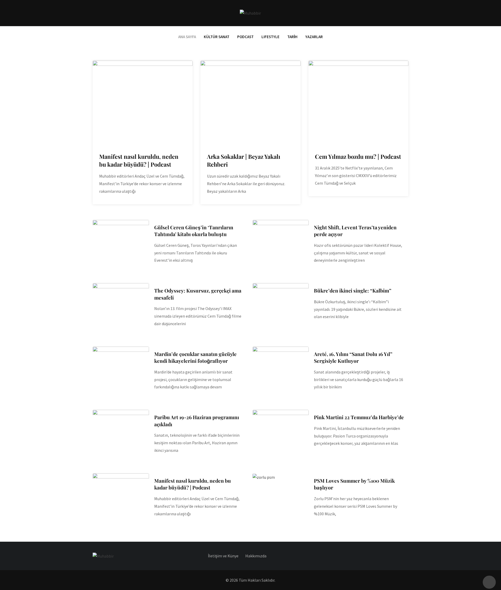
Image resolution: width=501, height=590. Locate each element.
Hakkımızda (255, 555)
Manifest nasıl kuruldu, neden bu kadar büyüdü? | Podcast (138, 160)
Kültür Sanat (216, 36)
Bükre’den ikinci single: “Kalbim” (352, 290)
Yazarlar (314, 36)
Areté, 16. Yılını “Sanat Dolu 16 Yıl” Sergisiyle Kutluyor (353, 357)
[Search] (406, 13)
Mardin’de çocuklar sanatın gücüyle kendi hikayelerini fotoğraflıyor (195, 357)
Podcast (245, 36)
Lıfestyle (270, 36)
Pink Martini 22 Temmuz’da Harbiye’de (359, 417)
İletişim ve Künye (223, 555)
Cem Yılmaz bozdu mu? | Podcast (358, 156)
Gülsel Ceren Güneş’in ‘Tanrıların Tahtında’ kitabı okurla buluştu (193, 231)
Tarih (292, 36)
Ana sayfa (187, 36)
